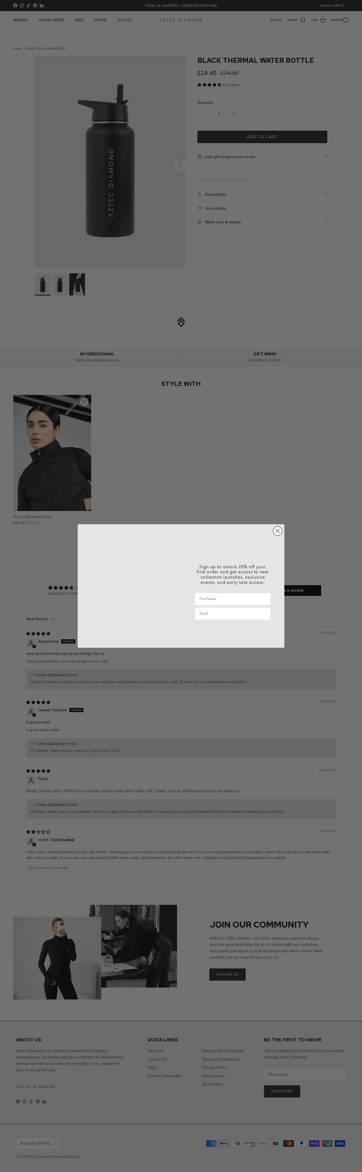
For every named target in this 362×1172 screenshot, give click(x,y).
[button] (232, 631)
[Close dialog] (277, 531)
